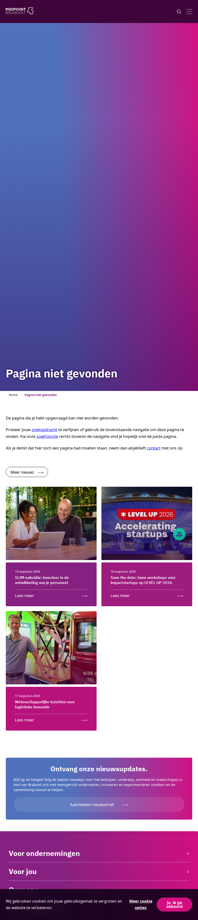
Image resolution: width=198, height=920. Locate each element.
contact (154, 448)
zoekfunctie (47, 436)
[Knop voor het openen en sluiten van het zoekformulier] (179, 12)
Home (13, 395)
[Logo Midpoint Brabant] (20, 11)
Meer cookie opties (140, 904)
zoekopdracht (44, 429)
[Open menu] (189, 12)
